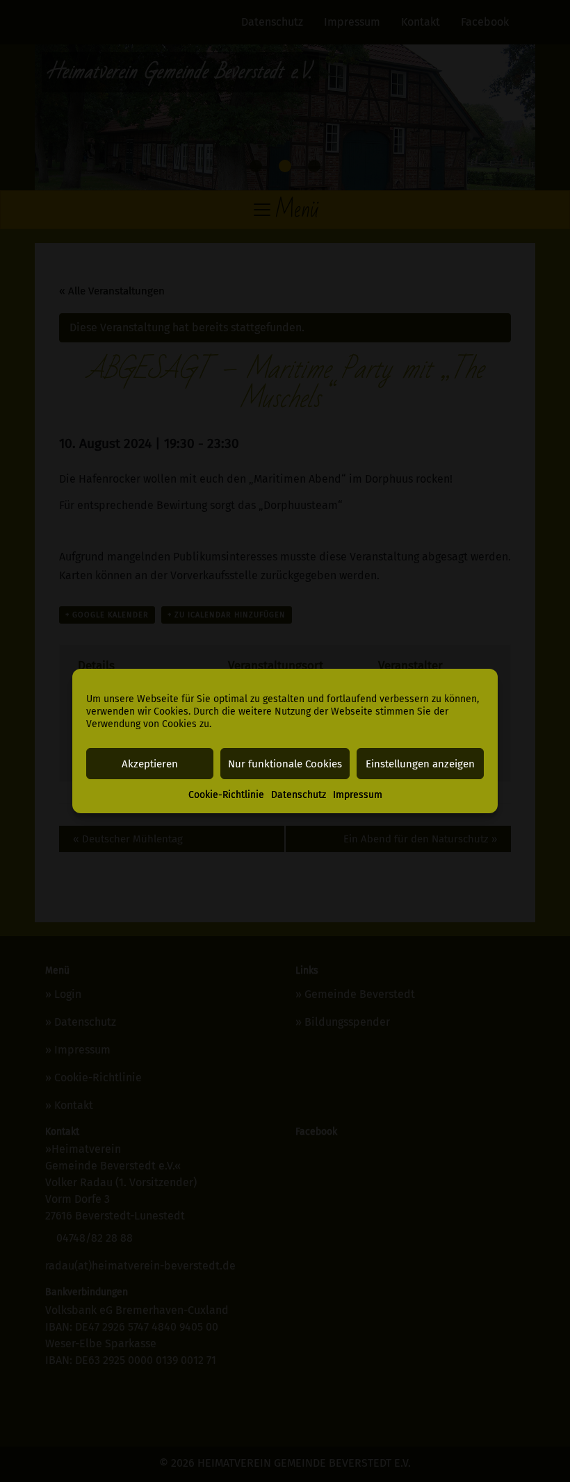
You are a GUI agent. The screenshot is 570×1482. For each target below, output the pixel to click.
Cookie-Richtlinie (226, 795)
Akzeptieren (150, 764)
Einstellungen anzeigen (420, 764)
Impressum (357, 795)
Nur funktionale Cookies (285, 764)
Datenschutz (298, 795)
